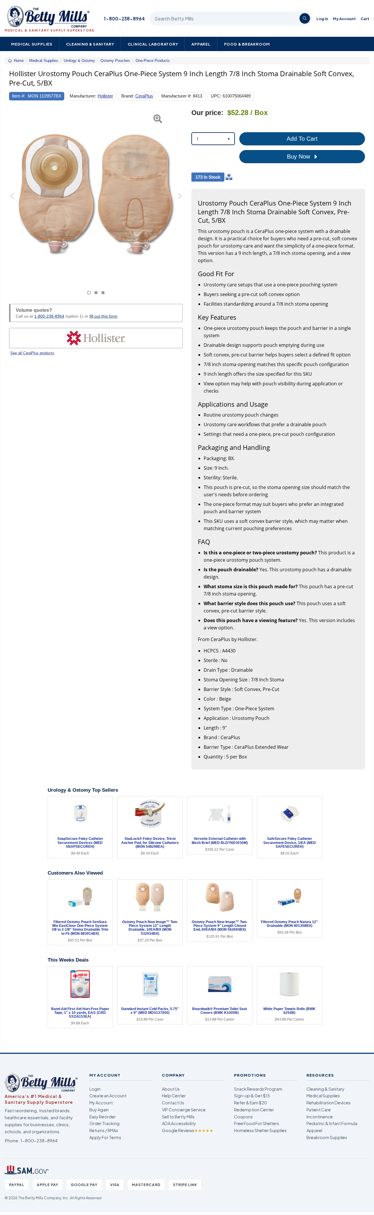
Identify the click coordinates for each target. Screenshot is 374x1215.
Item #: (18, 95)
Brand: (127, 95)
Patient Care (319, 1109)
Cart (365, 18)
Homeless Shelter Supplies (260, 1130)
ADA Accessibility (179, 1123)
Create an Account (108, 1095)
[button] (15, 202)
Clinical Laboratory (153, 43)
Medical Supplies (32, 43)
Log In (322, 18)
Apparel (201, 43)
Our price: (207, 112)
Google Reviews (187, 1130)
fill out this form (103, 316)
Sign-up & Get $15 (252, 1095)
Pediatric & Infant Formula (332, 1123)
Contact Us (173, 1102)
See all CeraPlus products (32, 353)
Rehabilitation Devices (329, 1102)
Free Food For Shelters (256, 1123)
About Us (171, 1089)
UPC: (216, 95)
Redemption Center (254, 1109)
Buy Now (299, 156)
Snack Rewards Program (258, 1089)
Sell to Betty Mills (178, 1116)
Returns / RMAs (103, 1130)
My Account (344, 18)
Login (95, 1089)
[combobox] (213, 138)
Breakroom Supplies (327, 1137)
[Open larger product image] (96, 195)
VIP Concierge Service (184, 1109)
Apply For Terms (105, 1137)
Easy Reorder (102, 1116)
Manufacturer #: (176, 95)
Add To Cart (302, 138)
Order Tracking (104, 1123)
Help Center (174, 1095)
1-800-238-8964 (124, 18)
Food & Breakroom (247, 43)
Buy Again (99, 1109)
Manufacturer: (83, 95)
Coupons (243, 1116)
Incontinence (320, 1116)
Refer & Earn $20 (250, 1102)
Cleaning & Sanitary (90, 43)
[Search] (304, 18)
